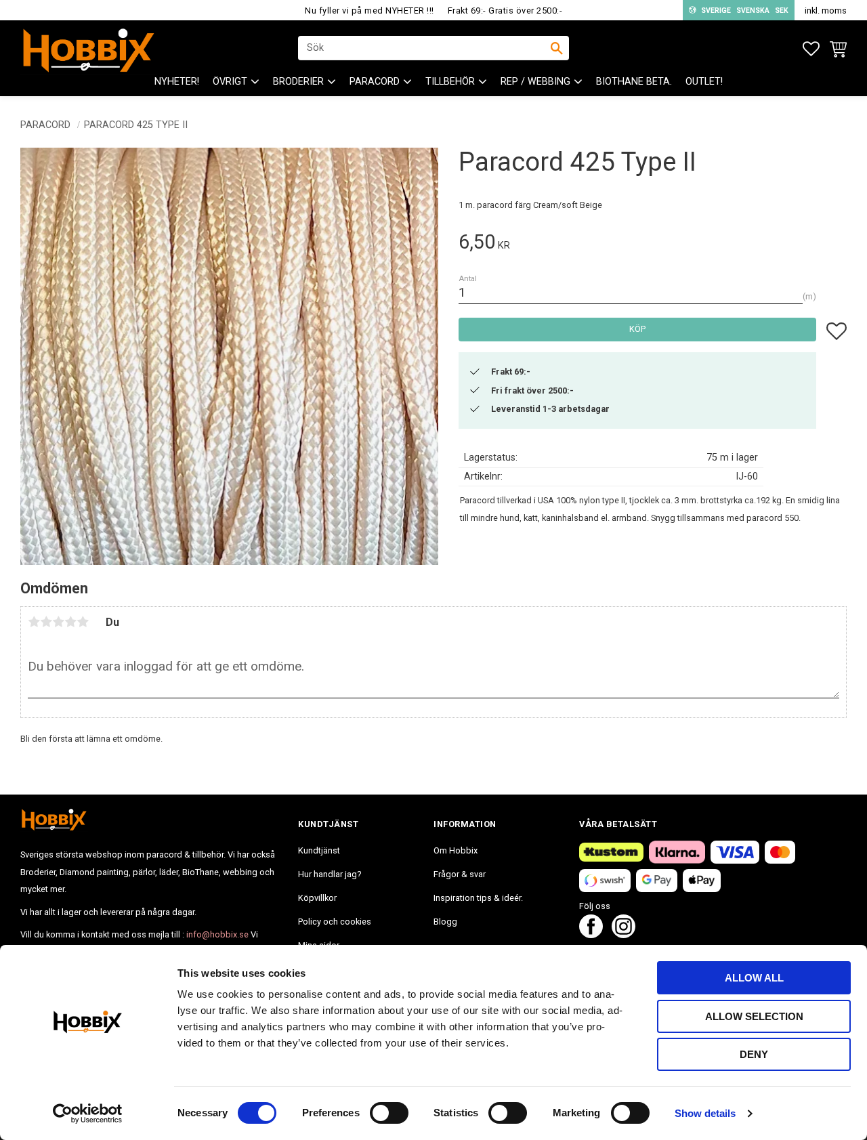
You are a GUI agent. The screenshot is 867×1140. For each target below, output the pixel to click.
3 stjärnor (58, 622)
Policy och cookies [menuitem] (334, 921)
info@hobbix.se (217, 934)
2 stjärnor (46, 622)
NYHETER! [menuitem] (176, 81)
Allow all (754, 978)
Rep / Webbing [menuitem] (535, 81)
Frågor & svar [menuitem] (460, 874)
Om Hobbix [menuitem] (456, 850)
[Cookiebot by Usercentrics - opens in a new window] (87, 1113)
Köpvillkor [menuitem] (317, 898)
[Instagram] (623, 934)
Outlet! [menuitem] (704, 81)
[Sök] (557, 48)
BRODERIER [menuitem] (298, 81)
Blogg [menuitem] (445, 921)
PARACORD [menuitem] (375, 81)
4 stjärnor (70, 622)
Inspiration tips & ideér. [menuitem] (478, 898)
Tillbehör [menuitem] (450, 81)
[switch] (389, 1113)
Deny (754, 1054)
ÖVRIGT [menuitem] (230, 81)
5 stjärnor (83, 622)
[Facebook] (591, 934)
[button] (811, 49)
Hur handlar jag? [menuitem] (329, 874)
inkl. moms (826, 10)
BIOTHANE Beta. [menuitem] (634, 81)
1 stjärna (34, 622)
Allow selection (754, 1016)
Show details (705, 1113)
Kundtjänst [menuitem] (319, 850)
